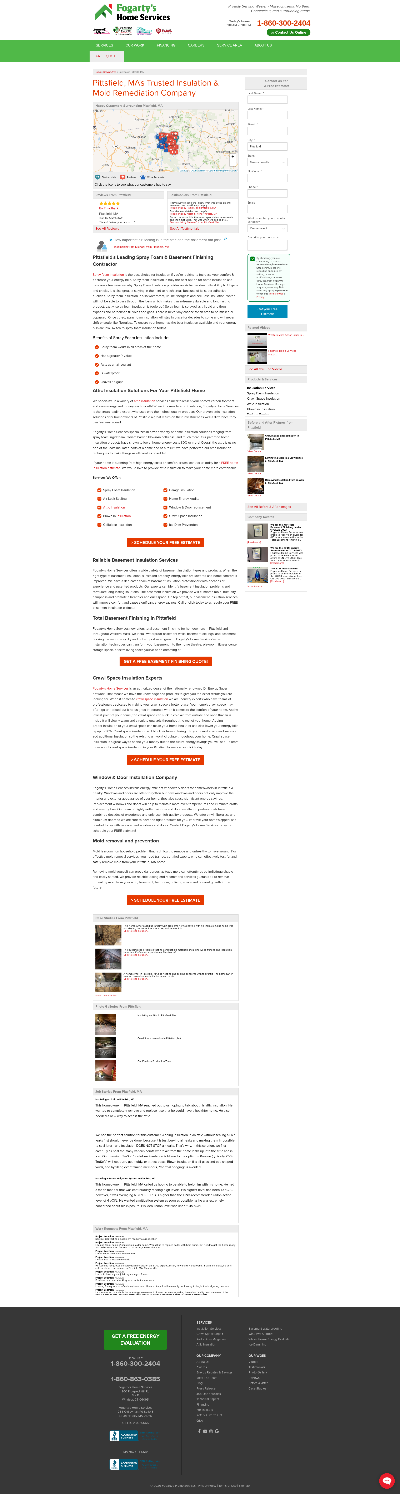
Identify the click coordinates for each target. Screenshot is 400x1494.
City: (251, 140)
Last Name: (256, 109)
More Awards (255, 586)
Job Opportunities (208, 1394)
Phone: (253, 187)
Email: (252, 203)
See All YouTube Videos (265, 369)
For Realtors (204, 1409)
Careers (196, 45)
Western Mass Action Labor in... (286, 335)
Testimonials (257, 1367)
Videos (253, 1361)
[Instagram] (211, 1431)
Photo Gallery (258, 1372)
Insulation (123, 516)
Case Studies (257, 1388)
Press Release (205, 1388)
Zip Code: (255, 171)
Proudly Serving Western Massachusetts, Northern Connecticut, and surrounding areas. (269, 8)
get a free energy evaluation (135, 1339)
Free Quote (107, 56)
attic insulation (144, 401)
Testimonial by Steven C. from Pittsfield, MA (194, 222)
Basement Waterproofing (265, 1328)
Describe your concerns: (263, 237)
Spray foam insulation (108, 274)
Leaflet (183, 170)
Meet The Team (206, 1378)
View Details (254, 451)
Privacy (260, 297)
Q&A (199, 1420)
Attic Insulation (114, 507)
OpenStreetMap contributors (223, 170)
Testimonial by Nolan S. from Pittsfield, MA (193, 214)
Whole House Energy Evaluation (270, 1339)
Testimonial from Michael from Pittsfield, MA (141, 247)
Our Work (135, 45)
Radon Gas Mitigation (211, 1339)
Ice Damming (257, 1344)
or (288, 32)
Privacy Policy (207, 1485)
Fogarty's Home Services (111, 688)
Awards (201, 1367)
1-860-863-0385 (135, 1379)
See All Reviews (107, 228)
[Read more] (254, 542)
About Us (263, 45)
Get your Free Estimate (268, 311)
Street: (253, 124)
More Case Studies (106, 995)
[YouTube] (205, 1431)
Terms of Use (276, 294)
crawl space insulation (152, 699)
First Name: (256, 93)
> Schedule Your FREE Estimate (165, 542)
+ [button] (232, 156)
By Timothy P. (109, 208)
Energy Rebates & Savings (214, 1372)
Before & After (258, 1383)
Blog (199, 1383)
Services (104, 45)
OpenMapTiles (198, 170)
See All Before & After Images (269, 506)
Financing (166, 45)
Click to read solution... (136, 931)
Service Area (229, 45)
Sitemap (244, 1485)
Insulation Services (208, 1328)
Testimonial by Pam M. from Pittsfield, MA (193, 208)
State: (252, 156)
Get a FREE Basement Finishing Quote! (166, 661)
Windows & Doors (261, 1334)
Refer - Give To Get (209, 1415)
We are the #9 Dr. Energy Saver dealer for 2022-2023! (286, 549)
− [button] (232, 163)
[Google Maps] (216, 1431)
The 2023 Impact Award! (284, 568)
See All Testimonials (184, 228)
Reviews (254, 1378)
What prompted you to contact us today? (267, 220)
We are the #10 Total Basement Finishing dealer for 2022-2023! (285, 527)
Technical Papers (207, 1399)
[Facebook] (199, 1431)
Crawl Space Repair (209, 1334)
